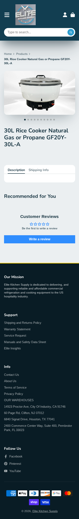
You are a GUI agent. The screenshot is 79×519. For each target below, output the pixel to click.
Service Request (15, 335)
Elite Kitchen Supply (45, 511)
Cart (72, 14)
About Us (10, 381)
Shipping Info (39, 170)
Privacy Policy (13, 393)
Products (22, 53)
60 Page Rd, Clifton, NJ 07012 (24, 413)
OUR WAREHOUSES (19, 400)
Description (16, 170)
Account (65, 14)
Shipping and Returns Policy (22, 322)
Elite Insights (12, 348)
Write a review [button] (39, 239)
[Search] (70, 32)
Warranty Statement (17, 329)
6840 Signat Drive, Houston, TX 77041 (29, 419)
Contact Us (11, 374)
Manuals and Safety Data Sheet (25, 342)
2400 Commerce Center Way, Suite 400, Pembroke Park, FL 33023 (38, 428)
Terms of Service (15, 387)
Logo (25, 14)
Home (8, 53)
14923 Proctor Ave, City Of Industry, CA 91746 (34, 406)
